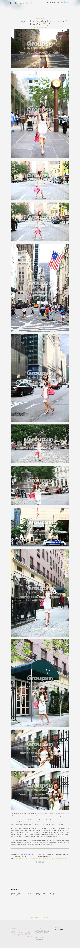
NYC (48, 858)
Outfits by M (53, 858)
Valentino (64, 858)
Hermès (21, 858)
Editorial (16, 858)
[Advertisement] (40, 9)
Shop (58, 2)
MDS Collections (28, 854)
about (46, 2)
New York (35, 858)
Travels (52, 2)
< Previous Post (34, 917)
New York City (37, 27)
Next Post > (47, 917)
